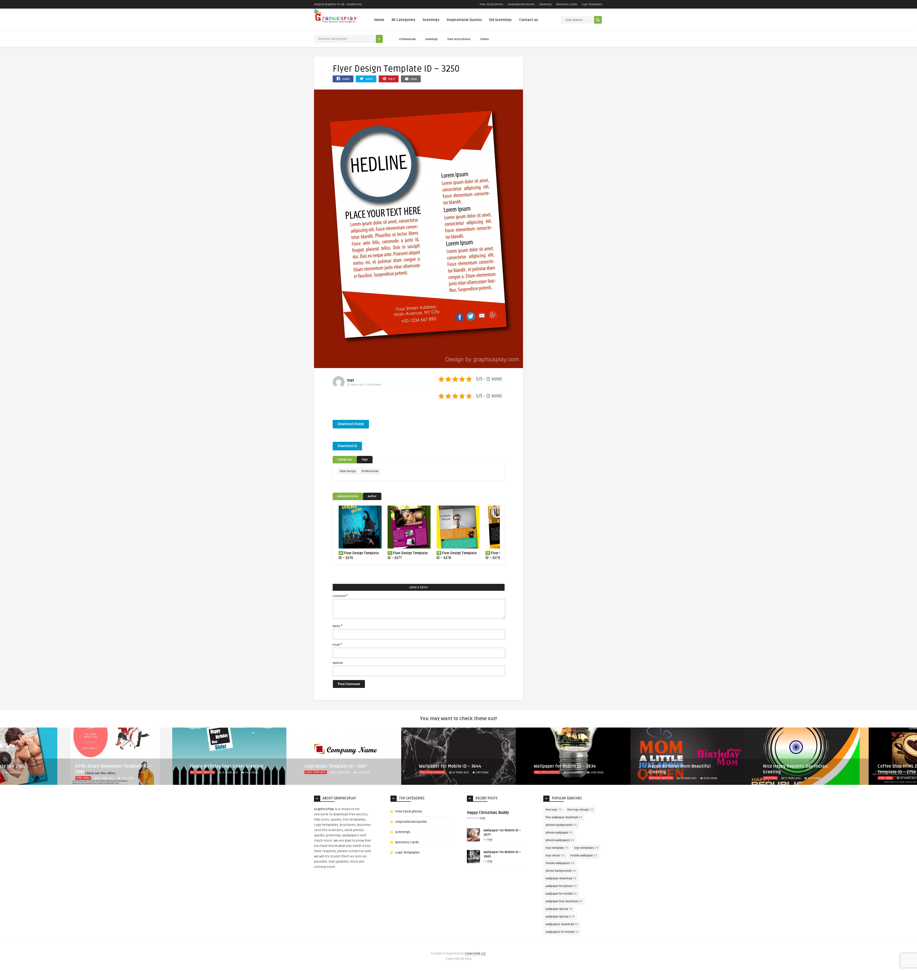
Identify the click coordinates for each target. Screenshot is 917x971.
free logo (554, 810)
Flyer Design (348, 471)
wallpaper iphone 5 (560, 916)
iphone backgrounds (561, 825)
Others (484, 39)
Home (379, 20)
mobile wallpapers (560, 863)
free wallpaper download (564, 817)
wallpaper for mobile (561, 894)
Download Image (351, 424)
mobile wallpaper (583, 855)
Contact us (528, 20)
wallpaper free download (564, 901)
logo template (557, 848)
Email (337, 644)
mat (350, 380)
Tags (365, 459)
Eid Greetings (500, 20)
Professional (407, 39)
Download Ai (347, 446)
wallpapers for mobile (562, 932)
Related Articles (347, 496)
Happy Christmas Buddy (488, 812)
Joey (482, 818)
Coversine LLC (475, 953)
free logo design (580, 810)
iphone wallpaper (559, 832)
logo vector (555, 855)
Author (372, 496)
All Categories (403, 20)
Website (338, 663)
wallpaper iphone (559, 909)
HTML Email (771, 778)
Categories (344, 459)
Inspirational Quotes (521, 4)
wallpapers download (562, 924)
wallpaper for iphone (561, 886)
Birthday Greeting (88, 772)
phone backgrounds (561, 871)
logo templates (586, 848)
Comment (340, 596)
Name (337, 626)
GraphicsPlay (324, 809)
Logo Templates (592, 4)
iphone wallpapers (560, 840)
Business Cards (566, 4)
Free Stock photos (491, 4)
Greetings (545, 4)
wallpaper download (561, 878)
